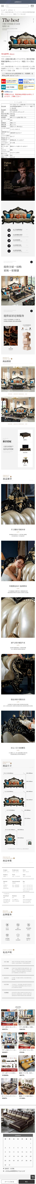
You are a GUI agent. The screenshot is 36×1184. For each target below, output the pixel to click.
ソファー (10, 10)
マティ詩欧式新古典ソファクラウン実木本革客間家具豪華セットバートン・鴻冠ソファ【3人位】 (18, 13)
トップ (3, 10)
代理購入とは (8, 91)
